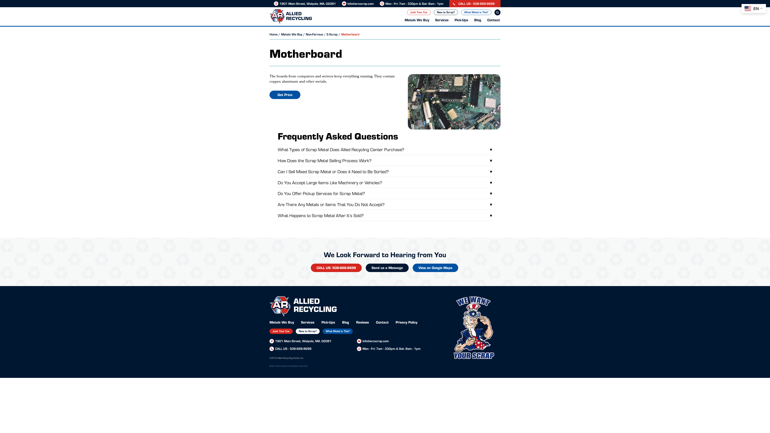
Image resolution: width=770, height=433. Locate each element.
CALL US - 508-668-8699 (476, 3)
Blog (477, 19)
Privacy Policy (406, 322)
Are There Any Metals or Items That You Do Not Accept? (385, 204)
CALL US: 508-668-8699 (336, 267)
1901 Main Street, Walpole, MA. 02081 (308, 3)
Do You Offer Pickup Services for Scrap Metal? (385, 193)
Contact (493, 19)
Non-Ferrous (314, 34)
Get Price (285, 94)
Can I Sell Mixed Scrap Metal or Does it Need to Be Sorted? (385, 171)
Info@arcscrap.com (361, 3)
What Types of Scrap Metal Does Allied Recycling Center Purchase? (385, 149)
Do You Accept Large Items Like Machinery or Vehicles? (385, 182)
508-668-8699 (300, 348)
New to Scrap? (446, 12)
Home (274, 34)
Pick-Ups (461, 19)
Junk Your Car (419, 12)
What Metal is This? (476, 12)
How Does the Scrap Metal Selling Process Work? (385, 160)
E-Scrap (332, 34)
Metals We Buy (417, 19)
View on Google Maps (435, 267)
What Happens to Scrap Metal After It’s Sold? (385, 215)
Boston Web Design (278, 365)
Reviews (362, 322)
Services (442, 19)
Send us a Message (387, 267)
